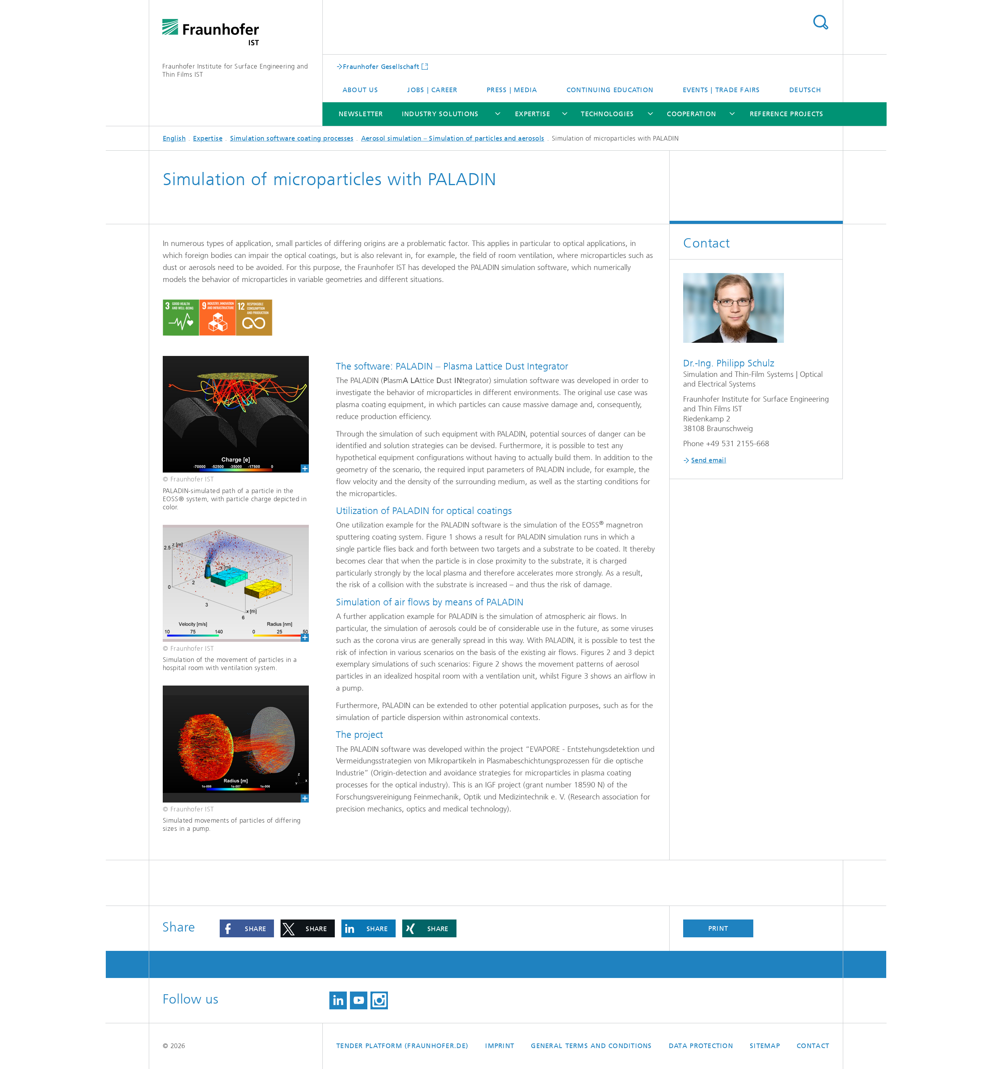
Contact (813, 1046)
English (174, 138)
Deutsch (805, 90)
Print (718, 928)
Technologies (607, 114)
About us (360, 90)
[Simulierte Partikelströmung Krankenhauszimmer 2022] (229, 583)
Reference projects (787, 114)
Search (820, 22)
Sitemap (765, 1046)
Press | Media (512, 90)
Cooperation (691, 114)
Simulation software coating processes (292, 138)
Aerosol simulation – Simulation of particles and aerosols (452, 138)
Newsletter (361, 114)
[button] (247, 928)
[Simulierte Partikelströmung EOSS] (229, 414)
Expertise (532, 114)
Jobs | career (432, 90)
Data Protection (701, 1046)
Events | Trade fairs (721, 90)
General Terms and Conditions (591, 1046)
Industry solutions (440, 114)
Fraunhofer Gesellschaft (381, 66)
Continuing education (610, 90)
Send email (708, 460)
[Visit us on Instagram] (379, 1000)
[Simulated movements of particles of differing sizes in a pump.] (229, 744)
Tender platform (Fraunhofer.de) (402, 1046)
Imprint (499, 1046)
